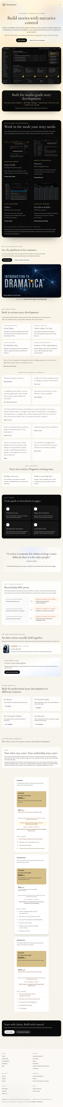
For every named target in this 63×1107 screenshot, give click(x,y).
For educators (39, 724)
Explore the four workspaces (37, 40)
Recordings (35, 1063)
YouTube (4, 1091)
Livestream (35, 1068)
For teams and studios (23, 1032)
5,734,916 (33, 1101)
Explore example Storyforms (22, 260)
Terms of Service (37, 1088)
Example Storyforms (38, 1056)
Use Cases (35, 1058)
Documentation (5, 1061)
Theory (3, 1056)
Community (5, 1088)
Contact (4, 1076)
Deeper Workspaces (38, 1076)
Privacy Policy (36, 1091)
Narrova (35, 1078)
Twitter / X (4, 1093)
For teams (38, 707)
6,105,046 (39, 1101)
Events (34, 1061)
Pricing (3, 1081)
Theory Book (5, 1058)
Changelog (4, 1063)
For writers (8, 706)
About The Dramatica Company (41, 1081)
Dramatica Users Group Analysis (41, 1066)
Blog (3, 1066)
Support (4, 1078)
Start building (21, 40)
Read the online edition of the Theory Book (35, 299)
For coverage (8, 724)
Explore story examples (12, 672)
